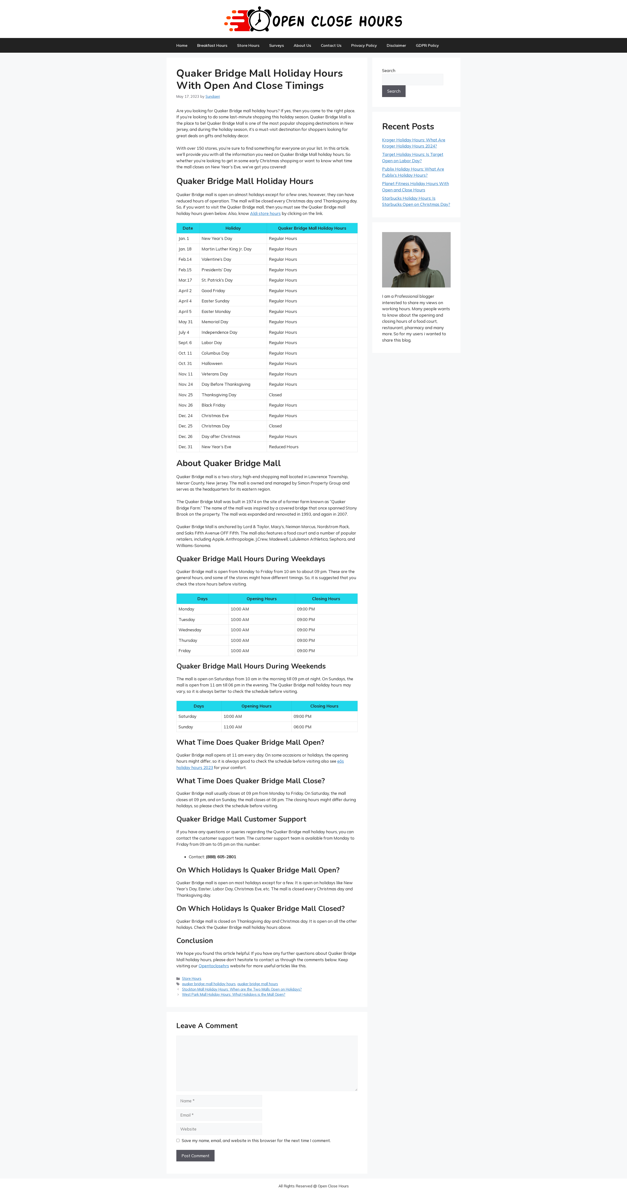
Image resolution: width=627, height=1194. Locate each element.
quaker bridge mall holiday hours (209, 984)
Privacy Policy (364, 45)
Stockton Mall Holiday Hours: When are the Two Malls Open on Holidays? (242, 989)
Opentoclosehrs (214, 965)
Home (181, 45)
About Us (302, 45)
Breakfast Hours (212, 45)
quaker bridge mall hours (257, 984)
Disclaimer (396, 45)
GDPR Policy (427, 45)
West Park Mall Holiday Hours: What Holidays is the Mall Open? (233, 994)
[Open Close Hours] (313, 18)
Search (388, 70)
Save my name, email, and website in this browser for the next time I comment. (256, 1140)
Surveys (276, 45)
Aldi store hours (265, 213)
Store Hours (248, 45)
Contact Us (331, 45)
